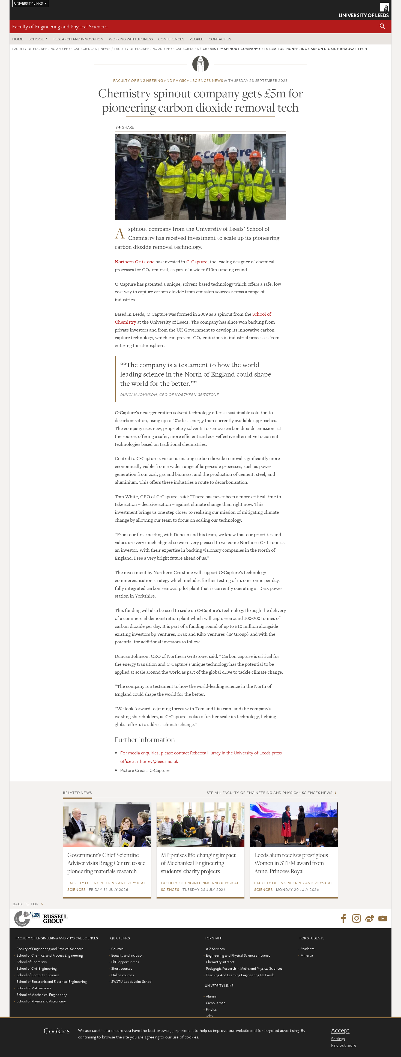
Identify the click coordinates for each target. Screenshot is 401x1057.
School (36, 39)
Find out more (343, 1045)
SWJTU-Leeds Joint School (131, 981)
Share (128, 127)
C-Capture (196, 261)
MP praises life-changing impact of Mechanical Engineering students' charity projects (198, 863)
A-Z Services (215, 948)
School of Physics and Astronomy (41, 1001)
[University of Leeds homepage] (364, 10)
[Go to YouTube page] (382, 918)
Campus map (215, 1002)
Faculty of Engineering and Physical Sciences (59, 26)
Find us (211, 1009)
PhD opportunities (125, 962)
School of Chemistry (32, 962)
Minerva (307, 955)
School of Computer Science (38, 975)
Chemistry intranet (220, 962)
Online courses (122, 975)
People (196, 39)
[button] (382, 26)
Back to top (25, 904)
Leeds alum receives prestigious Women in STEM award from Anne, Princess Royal (291, 863)
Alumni (211, 996)
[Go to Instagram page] (356, 918)
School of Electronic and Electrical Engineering (52, 981)
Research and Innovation (78, 39)
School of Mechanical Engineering (42, 994)
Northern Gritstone (134, 261)
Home (17, 39)
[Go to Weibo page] (369, 918)
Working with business (131, 39)
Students (307, 948)
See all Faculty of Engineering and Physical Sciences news (270, 792)
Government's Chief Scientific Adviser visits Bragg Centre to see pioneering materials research (106, 863)
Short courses (121, 968)
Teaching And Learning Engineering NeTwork (240, 975)
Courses (117, 948)
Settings (338, 1038)
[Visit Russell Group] (56, 918)
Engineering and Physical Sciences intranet (238, 955)
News (105, 48)
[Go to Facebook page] (343, 918)
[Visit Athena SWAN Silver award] (28, 918)
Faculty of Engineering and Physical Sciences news (168, 80)
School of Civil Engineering (37, 968)
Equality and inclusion (127, 955)
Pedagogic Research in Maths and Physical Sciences (244, 968)
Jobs (209, 1016)
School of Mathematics (34, 988)
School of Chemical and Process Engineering (50, 955)
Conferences (171, 39)
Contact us (220, 39)
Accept (340, 1030)
